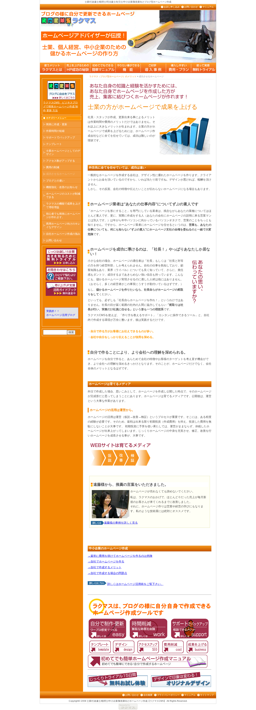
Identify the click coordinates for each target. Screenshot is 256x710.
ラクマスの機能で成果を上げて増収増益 (63, 205)
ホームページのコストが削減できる (63, 195)
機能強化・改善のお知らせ (62, 187)
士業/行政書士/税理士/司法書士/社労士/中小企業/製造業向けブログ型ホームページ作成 (128, 2)
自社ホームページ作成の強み (63, 233)
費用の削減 (52, 167)
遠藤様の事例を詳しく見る (121, 522)
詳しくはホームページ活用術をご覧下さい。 (135, 584)
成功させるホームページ (60, 173)
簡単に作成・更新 (56, 124)
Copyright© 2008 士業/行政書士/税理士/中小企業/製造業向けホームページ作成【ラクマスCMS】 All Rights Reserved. (128, 701)
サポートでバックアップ (60, 137)
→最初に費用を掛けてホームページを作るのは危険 (120, 555)
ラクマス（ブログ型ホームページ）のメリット (52, 68)
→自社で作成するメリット (104, 567)
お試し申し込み (172, 7)
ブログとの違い (55, 180)
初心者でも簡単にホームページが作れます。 (63, 215)
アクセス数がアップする (60, 160)
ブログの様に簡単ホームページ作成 (102, 68)
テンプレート (54, 143)
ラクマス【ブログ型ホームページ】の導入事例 (152, 68)
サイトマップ (207, 695)
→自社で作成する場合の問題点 (107, 573)
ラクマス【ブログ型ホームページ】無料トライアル (203, 68)
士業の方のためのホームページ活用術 (77, 68)
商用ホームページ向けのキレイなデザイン (63, 225)
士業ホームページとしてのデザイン (63, 152)
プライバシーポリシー (168, 695)
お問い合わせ (191, 7)
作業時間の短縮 (55, 130)
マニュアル (208, 7)
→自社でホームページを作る (106, 561)
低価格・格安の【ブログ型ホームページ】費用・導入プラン (178, 68)
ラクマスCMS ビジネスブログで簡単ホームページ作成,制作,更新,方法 (60, 106)
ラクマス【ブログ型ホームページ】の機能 (127, 68)
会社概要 (147, 695)
